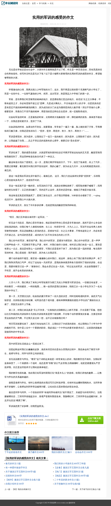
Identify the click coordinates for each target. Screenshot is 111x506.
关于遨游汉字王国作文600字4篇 (21, 471)
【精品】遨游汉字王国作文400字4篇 (71, 476)
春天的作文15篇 (13, 463)
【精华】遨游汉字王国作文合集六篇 (23, 480)
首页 (34, 3)
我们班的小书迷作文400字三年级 (70, 463)
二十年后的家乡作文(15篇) (66, 480)
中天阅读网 (52, 503)
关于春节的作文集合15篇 (90, 489)
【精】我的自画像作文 (21, 489)
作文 (52, 3)
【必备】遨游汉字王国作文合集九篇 (71, 467)
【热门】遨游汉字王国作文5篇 (69, 471)
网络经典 (92, 3)
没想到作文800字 (14, 476)
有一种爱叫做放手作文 (16, 467)
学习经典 (43, 3)
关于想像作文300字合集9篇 (67, 484)
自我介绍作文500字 (15, 484)
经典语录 (102, 3)
